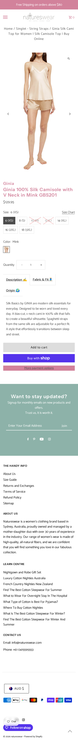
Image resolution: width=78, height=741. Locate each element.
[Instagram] (49, 440)
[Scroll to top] (70, 731)
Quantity (8, 264)
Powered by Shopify (33, 736)
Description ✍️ (16, 279)
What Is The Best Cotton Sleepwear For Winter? (34, 613)
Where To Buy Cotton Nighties (23, 607)
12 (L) (48, 220)
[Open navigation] (10, 17)
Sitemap (8, 503)
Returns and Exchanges (18, 485)
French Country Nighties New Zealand (28, 584)
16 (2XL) (10, 230)
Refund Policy (12, 497)
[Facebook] (28, 440)
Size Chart (68, 212)
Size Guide (10, 479)
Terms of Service (14, 491)
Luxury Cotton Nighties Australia (24, 578)
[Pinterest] (34, 440)
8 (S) (22, 220)
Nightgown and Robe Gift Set (22, 572)
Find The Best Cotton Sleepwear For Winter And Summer (34, 622)
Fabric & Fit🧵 (43, 279)
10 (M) (35, 220)
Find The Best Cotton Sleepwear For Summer (32, 590)
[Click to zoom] (68, 58)
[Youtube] (42, 440)
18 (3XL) (27, 230)
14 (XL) (62, 220)
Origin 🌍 (13, 290)
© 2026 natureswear (13, 736)
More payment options (39, 368)
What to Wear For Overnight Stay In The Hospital (35, 595)
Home (8, 28)
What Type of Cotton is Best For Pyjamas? (30, 602)
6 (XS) (9, 220)
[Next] (69, 114)
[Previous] (8, 114)
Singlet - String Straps (32, 28)
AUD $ (19, 688)
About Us (9, 474)
